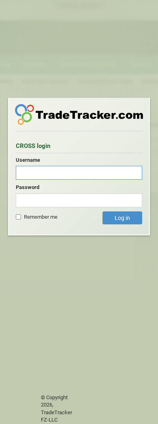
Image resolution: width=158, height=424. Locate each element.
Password (27, 187)
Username (28, 160)
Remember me (41, 217)
